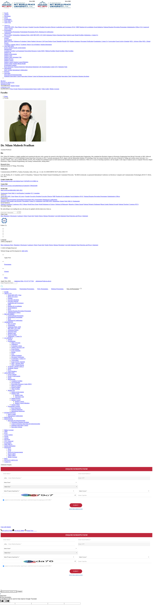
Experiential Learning (10, 65)
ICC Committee (35, 193)
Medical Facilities (50, 51)
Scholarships (16, 35)
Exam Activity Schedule (122, 41)
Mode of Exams (8, 41)
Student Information (46, 44)
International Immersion (32, 67)
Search (20, 591)
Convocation (111, 41)
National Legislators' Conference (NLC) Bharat (14, 204)
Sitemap (45, 216)
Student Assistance (75, 41)
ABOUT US (8, 293)
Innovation (7, 73)
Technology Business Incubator (80, 76)
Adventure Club (16, 57)
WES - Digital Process (17, 365)
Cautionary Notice (22, 216)
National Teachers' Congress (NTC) (129, 204)
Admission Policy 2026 (26, 35)
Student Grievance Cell (37, 41)
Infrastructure (8, 49)
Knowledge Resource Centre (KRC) (35, 51)
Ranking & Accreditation (87, 27)
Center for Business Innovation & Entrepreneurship (46, 76)
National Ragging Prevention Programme (115, 27)
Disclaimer (51, 216)
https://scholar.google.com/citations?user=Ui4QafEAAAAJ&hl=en (19, 181)
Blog (2, 216)
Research (6, 71)
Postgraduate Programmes (27, 32)
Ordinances (17, 41)
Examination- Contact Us (101, 41)
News (11, 89)
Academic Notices (26, 44)
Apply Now (7, 22)
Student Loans (70, 35)
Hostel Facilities (79, 35)
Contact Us (7, 461)
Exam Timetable (57, 41)
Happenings (7, 447)
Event (9, 450)
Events (16, 89)
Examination (7, 19)
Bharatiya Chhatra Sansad (76, 204)
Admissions (7, 33)
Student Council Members (21, 62)
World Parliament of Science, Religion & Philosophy (53, 204)
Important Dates (61, 35)
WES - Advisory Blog (136, 41)
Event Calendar (8, 47)
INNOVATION (8, 419)
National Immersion (19, 67)
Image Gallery (37, 89)
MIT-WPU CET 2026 (39, 35)
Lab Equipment (20, 51)
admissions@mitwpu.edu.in (43, 281)
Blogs (6, 458)
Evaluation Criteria (25, 41)
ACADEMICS (8, 338)
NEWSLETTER (5, 84)
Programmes (7, 30)
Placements (7, 16)
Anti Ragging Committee (23, 193)
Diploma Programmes (57, 289)
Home (6, 96)
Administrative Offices (133, 27)
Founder (31, 27)
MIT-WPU (25, 251)
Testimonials (4, 193)
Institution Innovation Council (12, 76)
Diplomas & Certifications (46, 32)
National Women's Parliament (92, 204)
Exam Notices (48, 41)
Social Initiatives (98, 27)
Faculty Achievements (19, 47)
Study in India (8, 70)
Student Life (7, 52)
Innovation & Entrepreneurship (13, 74)
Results (64, 41)
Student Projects (8, 59)
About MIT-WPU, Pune (11, 27)
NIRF (77, 27)
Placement (7, 439)
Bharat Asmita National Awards (109, 204)
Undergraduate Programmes (12, 32)
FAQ (68, 41)
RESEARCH (8, 417)
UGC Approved (144, 27)
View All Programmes (73, 289)
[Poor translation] (7, 601)
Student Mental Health (19, 63)
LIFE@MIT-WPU (9, 373)
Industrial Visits (63, 67)
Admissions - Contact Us (91, 35)
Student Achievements (10, 54)
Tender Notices (38, 216)
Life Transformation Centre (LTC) (48, 67)
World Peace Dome (33, 204)
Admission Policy (9, 245)
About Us (7, 25)
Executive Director (50, 27)
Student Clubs (8, 55)
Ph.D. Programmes (37, 199)
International (7, 68)
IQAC (74, 27)
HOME (6, 292)
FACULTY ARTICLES (7, 82)
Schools (6, 38)
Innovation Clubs (66, 76)
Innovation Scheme (26, 76)
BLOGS (3, 81)
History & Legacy (23, 27)
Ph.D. (37, 32)
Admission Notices (51, 35)
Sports (6, 17)
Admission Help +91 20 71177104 (24, 281)
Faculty (6, 13)
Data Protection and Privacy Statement (77, 216)
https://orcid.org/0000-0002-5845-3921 (11, 190)
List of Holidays (35, 44)
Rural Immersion (9, 67)
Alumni (6, 14)
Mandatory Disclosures (10, 216)
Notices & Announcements (25, 89)
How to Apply (8, 35)
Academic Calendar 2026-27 (12, 44)
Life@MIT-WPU (9, 46)
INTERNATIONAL (10, 412)
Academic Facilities (9, 51)
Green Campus (8, 28)
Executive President (39, 27)
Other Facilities (69, 51)
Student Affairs (8, 63)
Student (13, 85)
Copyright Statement (60, 216)
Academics (7, 36)
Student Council (8, 60)
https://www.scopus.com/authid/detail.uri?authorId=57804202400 (19, 185)
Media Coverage (54, 89)
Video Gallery (45, 89)
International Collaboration (19, 70)
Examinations (8, 40)
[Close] (1, 532)
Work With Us (8, 21)
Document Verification (87, 41)
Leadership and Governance (64, 27)
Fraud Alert (31, 216)
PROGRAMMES (9, 314)
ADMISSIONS (8, 322)
